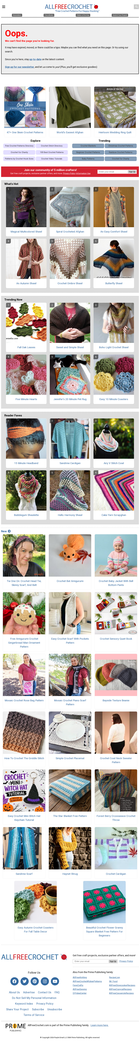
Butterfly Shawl (113, 283)
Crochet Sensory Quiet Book (116, 638)
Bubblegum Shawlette (26, 515)
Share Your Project (17, 1009)
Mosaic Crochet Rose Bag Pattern (24, 700)
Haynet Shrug (70, 873)
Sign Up (132, 172)
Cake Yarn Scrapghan (114, 515)
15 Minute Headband (26, 463)
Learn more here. (100, 1025)
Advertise (29, 992)
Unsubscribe (54, 1009)
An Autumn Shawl (26, 283)
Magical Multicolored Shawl (26, 231)
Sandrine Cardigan (70, 463)
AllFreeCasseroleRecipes (121, 993)
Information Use (83, 173)
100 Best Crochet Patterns (52, 152)
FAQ (57, 992)
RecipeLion (114, 977)
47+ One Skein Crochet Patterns (25, 132)
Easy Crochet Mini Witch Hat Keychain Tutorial (24, 818)
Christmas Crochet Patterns (120, 146)
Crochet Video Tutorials (51, 159)
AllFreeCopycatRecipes (120, 989)
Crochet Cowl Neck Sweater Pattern (116, 760)
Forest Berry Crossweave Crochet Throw (116, 818)
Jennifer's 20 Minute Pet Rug (70, 399)
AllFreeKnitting (80, 977)
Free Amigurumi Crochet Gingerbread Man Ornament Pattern (24, 642)
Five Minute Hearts (26, 399)
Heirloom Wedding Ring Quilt (115, 132)
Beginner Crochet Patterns (88, 152)
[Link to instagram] (45, 981)
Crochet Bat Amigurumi (70, 581)
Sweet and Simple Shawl (70, 347)
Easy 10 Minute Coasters (113, 399)
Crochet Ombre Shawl (70, 283)
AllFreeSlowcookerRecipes (122, 985)
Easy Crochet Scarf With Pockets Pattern (70, 640)
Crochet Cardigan (116, 873)
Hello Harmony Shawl (70, 515)
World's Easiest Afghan (70, 132)
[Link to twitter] (25, 981)
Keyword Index (24, 1003)
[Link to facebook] (14, 981)
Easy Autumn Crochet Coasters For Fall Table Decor (35, 929)
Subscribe (38, 1009)
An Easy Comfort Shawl (113, 231)
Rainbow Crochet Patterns (120, 152)
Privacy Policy (69, 173)
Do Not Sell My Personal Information (34, 998)
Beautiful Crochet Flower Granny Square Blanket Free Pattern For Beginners (104, 931)
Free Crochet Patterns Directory (19, 146)
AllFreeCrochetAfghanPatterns (87, 981)
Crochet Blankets (88, 146)
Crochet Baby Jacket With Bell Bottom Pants (116, 583)
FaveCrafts (78, 985)
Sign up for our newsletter (19, 67)
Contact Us (44, 992)
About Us (14, 992)
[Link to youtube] (55, 981)
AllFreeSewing (80, 989)
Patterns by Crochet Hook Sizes (19, 159)
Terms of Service (34, 1015)
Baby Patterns (88, 159)
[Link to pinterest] (35, 981)
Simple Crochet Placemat (70, 758)
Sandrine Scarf (24, 873)
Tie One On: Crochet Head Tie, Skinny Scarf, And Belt (24, 583)
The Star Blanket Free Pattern (70, 816)
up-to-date (35, 59)
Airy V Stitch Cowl (114, 463)
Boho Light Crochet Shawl (114, 347)
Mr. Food (113, 981)
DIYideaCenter (80, 993)
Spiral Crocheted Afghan (70, 231)
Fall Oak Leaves (26, 347)
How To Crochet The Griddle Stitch (24, 758)
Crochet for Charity (19, 152)
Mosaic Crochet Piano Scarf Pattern (70, 702)
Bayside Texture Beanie (116, 700)
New (4, 531)
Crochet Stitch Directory (51, 146)
